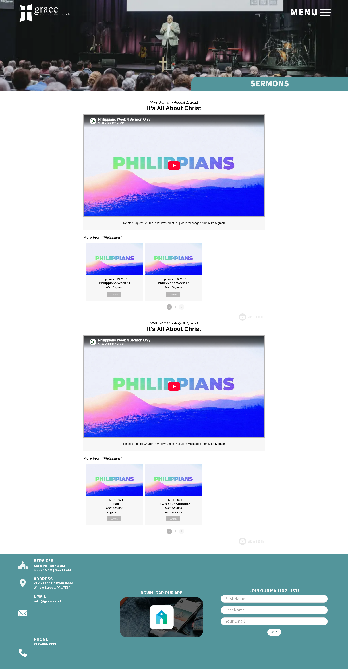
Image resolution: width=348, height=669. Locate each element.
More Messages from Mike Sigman (203, 223)
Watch (114, 294)
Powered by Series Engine (251, 317)
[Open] (325, 12)
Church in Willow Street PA (161, 223)
